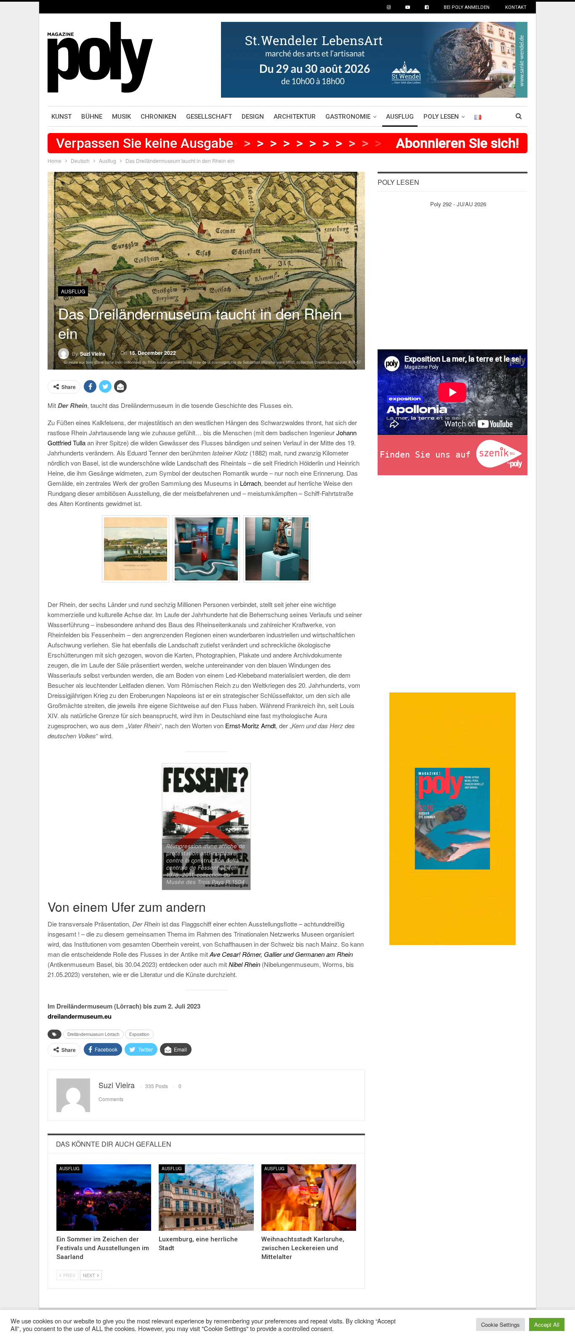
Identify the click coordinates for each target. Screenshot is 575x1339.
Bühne (91, 116)
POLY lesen (441, 116)
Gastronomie (347, 116)
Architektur (295, 116)
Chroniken (158, 116)
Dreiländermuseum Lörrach (93, 1034)
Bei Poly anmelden (467, 7)
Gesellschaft (209, 116)
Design (253, 116)
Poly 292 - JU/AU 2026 (458, 204)
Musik (121, 116)
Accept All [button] (546, 1324)
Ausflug (400, 116)
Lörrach (250, 483)
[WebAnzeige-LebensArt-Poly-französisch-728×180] (374, 59)
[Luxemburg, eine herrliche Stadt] (206, 1197)
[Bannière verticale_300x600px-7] (452, 818)
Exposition (139, 1034)
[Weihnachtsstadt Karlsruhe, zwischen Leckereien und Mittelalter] (308, 1197)
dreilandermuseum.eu (80, 1016)
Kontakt (516, 7)
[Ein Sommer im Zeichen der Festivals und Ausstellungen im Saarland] (103, 1197)
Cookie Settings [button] (500, 1324)
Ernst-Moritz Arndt (250, 725)
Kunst (61, 116)
